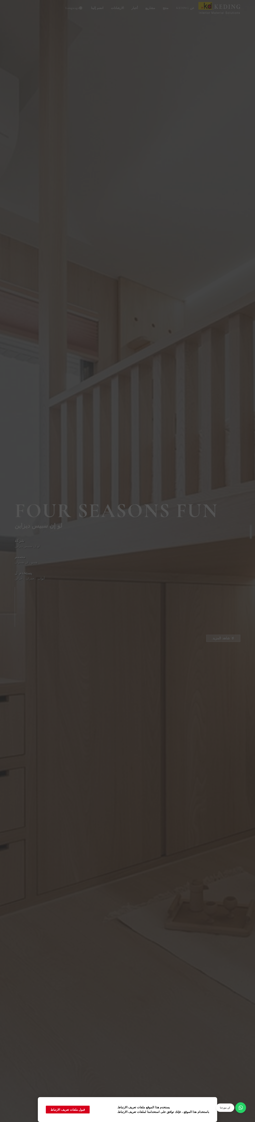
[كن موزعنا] (240, 1107)
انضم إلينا (97, 8)
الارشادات (117, 8)
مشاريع (150, 8)
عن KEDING (185, 8)
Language (72, 8)
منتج (166, 8)
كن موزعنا (225, 1107)
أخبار (134, 8)
